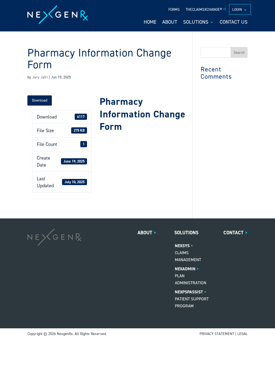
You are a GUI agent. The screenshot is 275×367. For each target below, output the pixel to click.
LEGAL (242, 333)
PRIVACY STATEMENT (217, 333)
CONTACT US (234, 22)
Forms (174, 10)
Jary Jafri (40, 77)
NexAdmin (185, 269)
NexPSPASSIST (189, 292)
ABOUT (169, 22)
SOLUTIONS (195, 22)
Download (39, 100)
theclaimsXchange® (204, 10)
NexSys (182, 246)
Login (237, 10)
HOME (150, 22)
